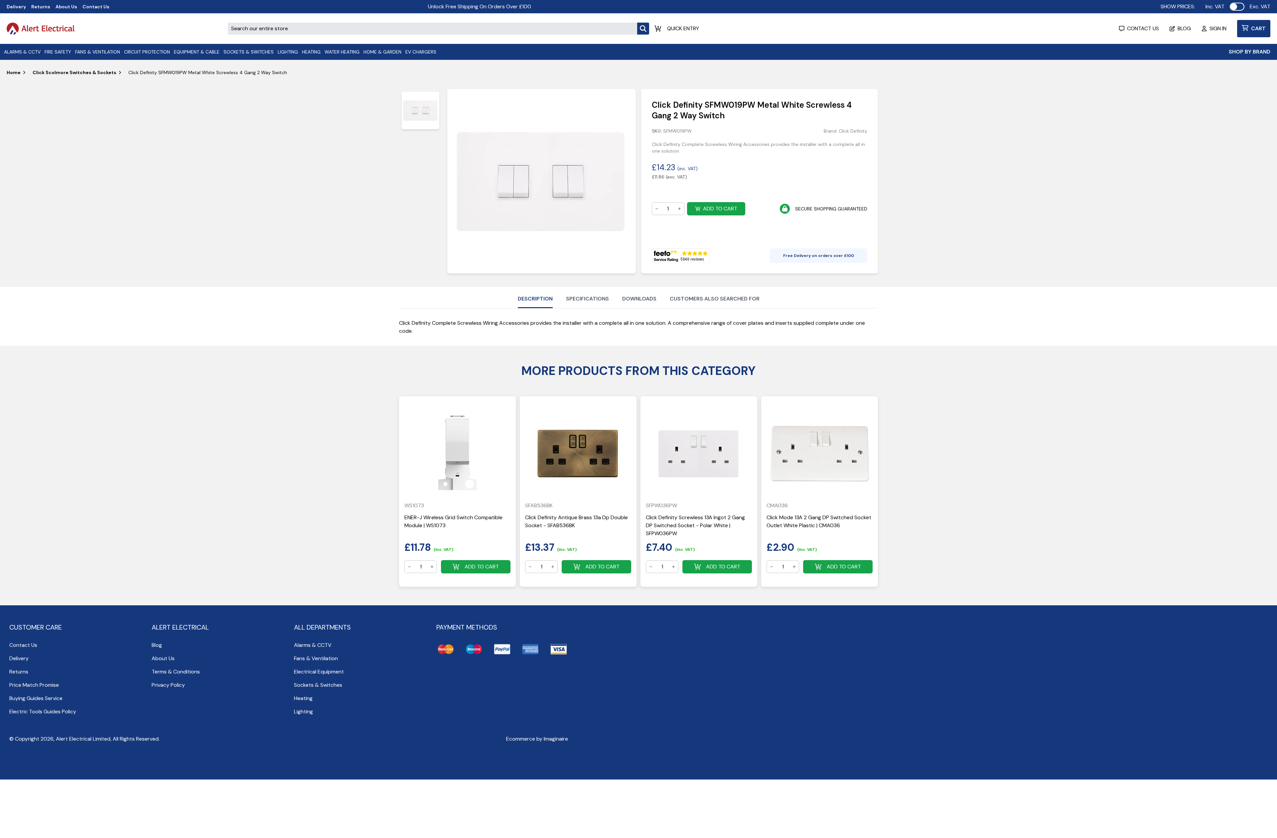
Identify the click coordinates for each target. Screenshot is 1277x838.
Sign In (1217, 28)
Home (14, 72)
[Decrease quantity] (656, 209)
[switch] (1237, 7)
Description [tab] (535, 298)
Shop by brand (1249, 51)
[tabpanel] (541, 181)
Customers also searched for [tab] (715, 298)
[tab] (420, 110)
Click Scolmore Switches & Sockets (74, 72)
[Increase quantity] (679, 209)
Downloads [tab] (639, 298)
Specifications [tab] (587, 298)
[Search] (643, 29)
